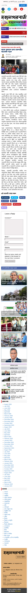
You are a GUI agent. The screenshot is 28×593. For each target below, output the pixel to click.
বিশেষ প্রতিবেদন (8, 524)
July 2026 (7, 406)
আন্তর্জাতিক (7, 501)
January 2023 (8, 486)
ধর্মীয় (5, 516)
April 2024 (7, 457)
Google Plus (7, 204)
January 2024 (8, 463)
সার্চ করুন (23, 5)
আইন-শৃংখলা (7, 499)
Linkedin (5, 201)
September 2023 (9, 471)
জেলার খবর (9, 44)
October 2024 (8, 446)
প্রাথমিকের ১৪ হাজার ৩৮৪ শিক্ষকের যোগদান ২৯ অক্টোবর (12, 344)
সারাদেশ (20, 44)
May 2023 (7, 478)
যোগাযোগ (7, 526)
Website (7, 247)
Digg (23, 197)
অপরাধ (6, 494)
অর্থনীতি (6, 496)
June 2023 (7, 476)
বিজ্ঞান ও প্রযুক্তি (8, 520)
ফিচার (5, 518)
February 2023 (8, 484)
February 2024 (8, 461)
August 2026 (8, 404)
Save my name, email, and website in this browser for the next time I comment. (13, 256)
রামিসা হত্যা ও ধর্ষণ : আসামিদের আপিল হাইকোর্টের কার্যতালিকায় (14, 298)
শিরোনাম (6, 532)
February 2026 (8, 416)
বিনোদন (6, 522)
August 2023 (8, 473)
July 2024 (7, 452)
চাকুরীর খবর (7, 511)
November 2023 (9, 467)
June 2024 (7, 454)
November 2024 (9, 444)
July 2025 (7, 429)
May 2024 (7, 455)
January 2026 (8, 417)
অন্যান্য (6, 492)
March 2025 (7, 436)
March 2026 (7, 414)
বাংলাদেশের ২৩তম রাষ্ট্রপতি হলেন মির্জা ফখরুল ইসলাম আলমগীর (13, 282)
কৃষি (5, 505)
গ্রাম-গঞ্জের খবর (8, 509)
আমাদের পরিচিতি (21, 557)
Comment (8, 218)
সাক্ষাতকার (7, 541)
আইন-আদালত (8, 497)
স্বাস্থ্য (5, 545)
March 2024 (7, 459)
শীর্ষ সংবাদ (15, 44)
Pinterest (17, 204)
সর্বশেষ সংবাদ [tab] (14, 365)
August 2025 (8, 427)
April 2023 (7, 480)
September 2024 (9, 448)
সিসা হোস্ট (17, 591)
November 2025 (9, 421)
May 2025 (7, 433)
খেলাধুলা (6, 507)
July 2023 (7, 474)
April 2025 (7, 435)
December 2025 (9, 419)
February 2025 (8, 438)
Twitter (15, 197)
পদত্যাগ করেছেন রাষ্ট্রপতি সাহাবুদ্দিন (12, 361)
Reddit (14, 201)
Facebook (6, 197)
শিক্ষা (5, 530)
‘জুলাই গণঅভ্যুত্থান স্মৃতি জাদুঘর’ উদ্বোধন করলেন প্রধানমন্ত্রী (14, 329)
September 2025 (9, 425)
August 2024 (8, 450)
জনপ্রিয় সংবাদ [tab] (14, 368)
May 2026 (7, 410)
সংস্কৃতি (6, 539)
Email (7, 242)
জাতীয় (5, 44)
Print (4, 207)
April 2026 (7, 412)
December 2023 (9, 465)
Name (7, 237)
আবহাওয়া (6, 503)
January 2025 (8, 440)
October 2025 (8, 423)
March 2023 (7, 482)
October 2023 (8, 469)
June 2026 (7, 408)
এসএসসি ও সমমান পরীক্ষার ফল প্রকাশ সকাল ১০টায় (13, 313)
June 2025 (7, 431)
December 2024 (9, 442)
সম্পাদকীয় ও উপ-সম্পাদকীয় (11, 537)
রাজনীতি (6, 528)
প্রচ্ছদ (4, 41)
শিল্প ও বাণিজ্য (8, 533)
